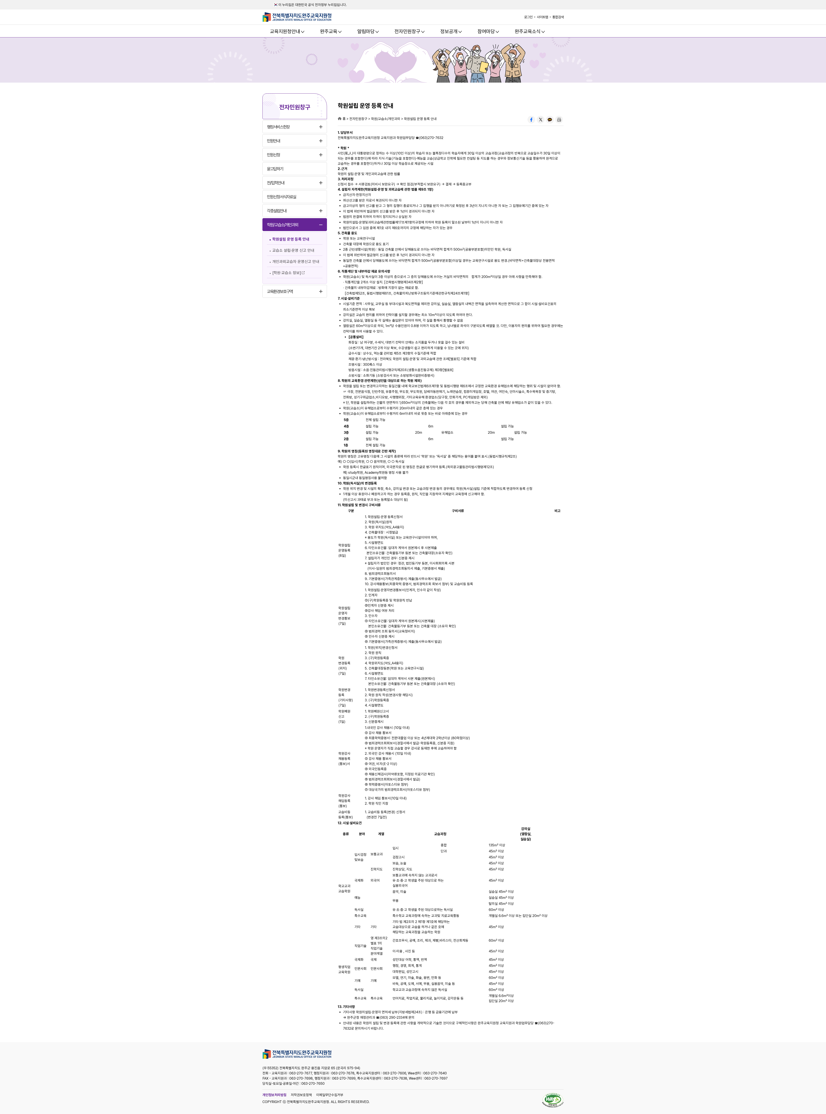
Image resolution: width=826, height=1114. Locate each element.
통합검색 (558, 17)
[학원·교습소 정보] (286, 272)
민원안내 (273, 140)
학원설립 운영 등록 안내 (290, 239)
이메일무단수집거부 (329, 1095)
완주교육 (328, 31)
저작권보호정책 (301, 1095)
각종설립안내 (276, 210)
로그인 (528, 17)
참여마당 (486, 31)
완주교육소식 (528, 31)
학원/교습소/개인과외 (282, 224)
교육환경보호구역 (280, 291)
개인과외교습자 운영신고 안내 (295, 261)
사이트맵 (542, 17)
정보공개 (449, 31)
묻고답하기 (275, 168)
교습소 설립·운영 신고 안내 (293, 250)
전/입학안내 (275, 182)
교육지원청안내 (285, 31)
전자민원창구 (407, 31)
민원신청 (273, 154)
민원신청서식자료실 (281, 196)
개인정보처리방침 (274, 1095)
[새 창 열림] (531, 119)
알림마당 (365, 31)
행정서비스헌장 (278, 127)
